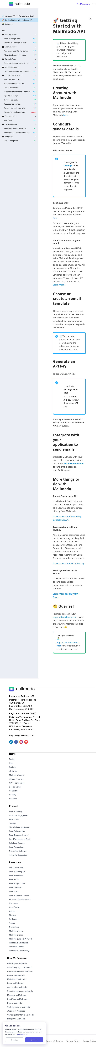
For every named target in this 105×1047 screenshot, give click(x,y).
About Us (13, 771)
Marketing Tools (16, 931)
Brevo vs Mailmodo (15, 983)
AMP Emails (14, 819)
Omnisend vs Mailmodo (17, 987)
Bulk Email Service (17, 843)
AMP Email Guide (16, 868)
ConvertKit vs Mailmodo (17, 1023)
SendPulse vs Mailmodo (17, 999)
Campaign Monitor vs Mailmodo (20, 1015)
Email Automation (16, 847)
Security (12, 795)
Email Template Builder (18, 835)
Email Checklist (15, 887)
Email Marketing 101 (17, 872)
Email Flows (14, 879)
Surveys (12, 823)
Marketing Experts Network (20, 939)
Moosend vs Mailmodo (17, 995)
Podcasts (13, 919)
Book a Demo (15, 787)
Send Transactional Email (19, 839)
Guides (12, 911)
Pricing (12, 759)
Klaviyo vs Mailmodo (16, 975)
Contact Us (13, 791)
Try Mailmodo (83, 4)
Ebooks (12, 915)
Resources (15, 862)
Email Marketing (15, 811)
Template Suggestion (18, 855)
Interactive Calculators (18, 943)
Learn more (58, 284)
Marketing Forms (16, 935)
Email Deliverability (17, 831)
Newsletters (14, 927)
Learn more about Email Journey (68, 563)
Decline (14, 1040)
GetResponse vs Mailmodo (18, 1007)
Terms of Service (54, 1041)
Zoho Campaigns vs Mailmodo (20, 991)
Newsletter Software (18, 851)
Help (11, 763)
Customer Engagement (18, 815)
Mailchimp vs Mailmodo (17, 963)
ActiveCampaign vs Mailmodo (19, 967)
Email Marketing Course (19, 895)
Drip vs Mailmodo (14, 1003)
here (65, 115)
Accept (34, 1040)
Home (12, 754)
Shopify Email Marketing (19, 827)
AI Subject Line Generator (20, 899)
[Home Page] (19, 4)
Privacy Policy (73, 1041)
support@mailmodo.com (65, 617)
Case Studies (14, 907)
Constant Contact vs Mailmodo (20, 971)
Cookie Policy (89, 1041)
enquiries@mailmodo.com (21, 735)
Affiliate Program (16, 779)
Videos (12, 923)
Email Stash (14, 891)
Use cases (13, 903)
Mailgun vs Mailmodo (16, 1019)
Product (13, 806)
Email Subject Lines (17, 883)
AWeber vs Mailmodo (16, 1011)
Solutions (13, 799)
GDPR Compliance (17, 783)
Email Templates (16, 875)
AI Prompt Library (16, 947)
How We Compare (17, 958)
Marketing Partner (16, 775)
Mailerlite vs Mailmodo (16, 979)
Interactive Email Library (19, 951)
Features (13, 767)
